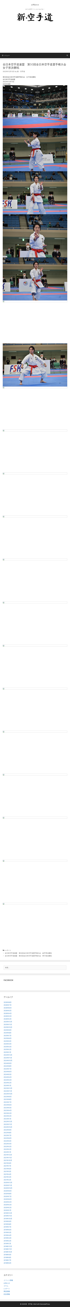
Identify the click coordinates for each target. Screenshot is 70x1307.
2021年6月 (7, 1169)
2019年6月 (7, 1230)
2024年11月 (8, 1058)
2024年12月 (8, 1055)
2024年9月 (8, 1063)
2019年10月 (8, 1219)
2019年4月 (7, 1235)
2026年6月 (8, 1008)
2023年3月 (8, 1113)
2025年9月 (7, 1030)
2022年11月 (8, 1124)
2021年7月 (7, 1166)
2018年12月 (8, 1246)
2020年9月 (8, 1191)
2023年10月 (8, 1094)
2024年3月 (8, 1080)
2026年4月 (8, 1013)
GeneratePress (45, 1304)
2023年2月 (7, 1116)
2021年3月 (7, 1177)
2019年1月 (7, 1243)
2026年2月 (7, 1019)
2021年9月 (7, 1163)
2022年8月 (7, 1133)
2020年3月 (8, 1205)
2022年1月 (7, 1152)
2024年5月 (7, 1074)
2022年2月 (7, 1149)
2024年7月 (7, 1069)
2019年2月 (7, 1241)
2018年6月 (7, 1263)
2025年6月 (7, 1038)
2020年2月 (7, 1207)
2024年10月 (8, 1060)
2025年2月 (7, 1049)
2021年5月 (7, 1171)
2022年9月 (7, 1130)
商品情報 (7, 1291)
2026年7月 (7, 1005)
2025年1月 (7, 1052)
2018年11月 (8, 1249)
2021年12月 (8, 1155)
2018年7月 (7, 1260)
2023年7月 (7, 1102)
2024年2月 (7, 1083)
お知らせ (7, 1283)
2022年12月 (8, 1121)
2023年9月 (8, 1097)
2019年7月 (7, 1227)
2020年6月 (8, 1199)
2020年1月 (7, 1210)
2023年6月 (8, 1105)
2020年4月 (8, 1202)
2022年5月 (7, 1141)
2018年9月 (7, 1255)
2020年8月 (7, 1194)
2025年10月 (8, 1027)
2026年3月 (8, 1016)
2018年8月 (7, 1257)
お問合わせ (35, 5)
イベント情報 (8, 1280)
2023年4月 (8, 1110)
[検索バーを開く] (67, 55)
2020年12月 (8, 1182)
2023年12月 (8, 1088)
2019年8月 (7, 1224)
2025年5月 (7, 1041)
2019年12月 (8, 1213)
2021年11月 (8, 1158)
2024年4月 (8, 1077)
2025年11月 (8, 1024)
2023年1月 (7, 1119)
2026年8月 (7, 1002)
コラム (6, 1286)
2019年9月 (7, 1221)
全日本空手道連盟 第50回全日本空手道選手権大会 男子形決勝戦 (28, 956)
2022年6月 (7, 1138)
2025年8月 (7, 1033)
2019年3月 (7, 1238)
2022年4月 (7, 1144)
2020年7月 (7, 1196)
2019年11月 (8, 1216)
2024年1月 (7, 1085)
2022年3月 (7, 1146)
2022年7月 (7, 1135)
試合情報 (7, 1294)
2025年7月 (7, 1035)
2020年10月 (8, 1188)
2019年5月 (7, 1232)
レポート (8, 950)
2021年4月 (7, 1174)
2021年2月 (7, 1180)
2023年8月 (7, 1099)
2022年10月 (8, 1127)
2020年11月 (8, 1185)
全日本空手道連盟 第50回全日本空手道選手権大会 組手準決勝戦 (28, 953)
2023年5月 (7, 1108)
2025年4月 (7, 1044)
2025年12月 (8, 1022)
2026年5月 (7, 1010)
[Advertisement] (35, 39)
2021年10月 (8, 1160)
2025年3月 (7, 1047)
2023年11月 (8, 1091)
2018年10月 (8, 1252)
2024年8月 (7, 1066)
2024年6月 (8, 1071)
